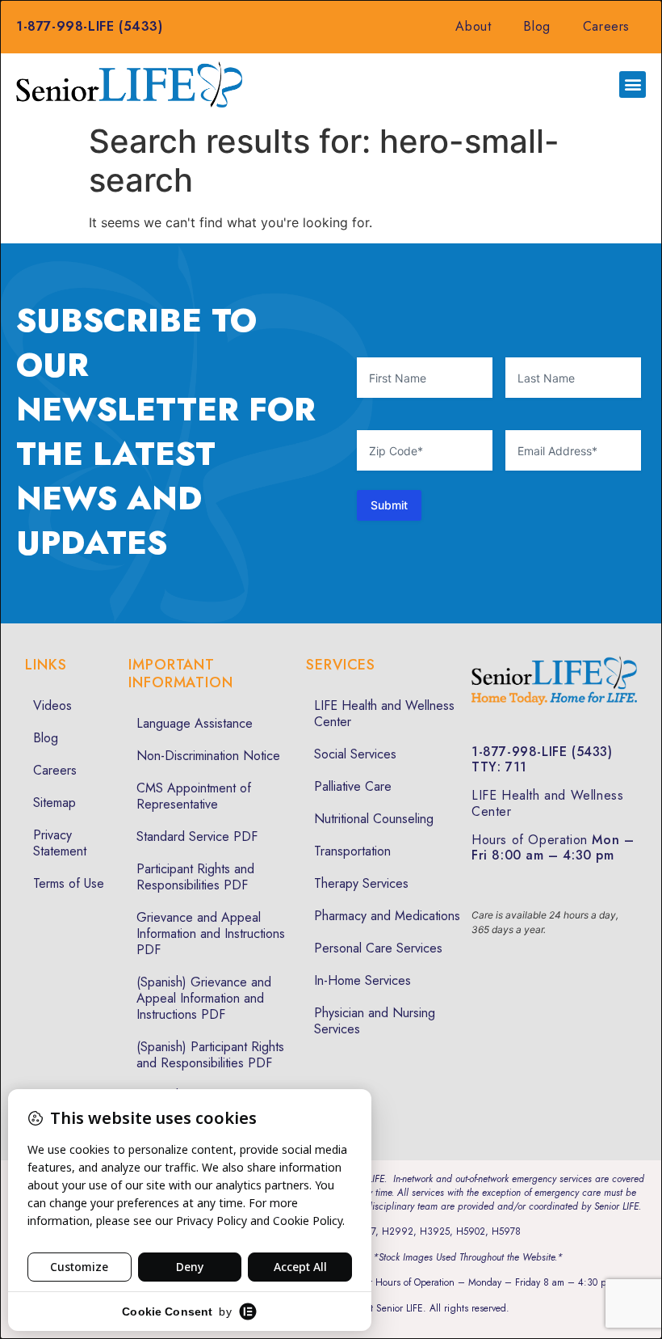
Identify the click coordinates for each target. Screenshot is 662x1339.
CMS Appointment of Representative (193, 796)
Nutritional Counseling (374, 818)
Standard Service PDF (197, 836)
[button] (632, 84)
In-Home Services (362, 980)
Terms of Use (68, 883)
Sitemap (54, 802)
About (473, 26)
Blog (536, 26)
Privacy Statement (59, 843)
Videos (52, 705)
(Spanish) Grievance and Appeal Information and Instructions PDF (203, 998)
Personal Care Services (378, 948)
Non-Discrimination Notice (208, 755)
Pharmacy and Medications (387, 915)
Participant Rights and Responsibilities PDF (195, 877)
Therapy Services (361, 883)
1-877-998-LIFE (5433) (89, 26)
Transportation (352, 851)
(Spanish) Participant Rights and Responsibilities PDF (210, 1054)
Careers (606, 26)
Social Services (355, 754)
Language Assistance (194, 723)
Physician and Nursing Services (374, 1020)
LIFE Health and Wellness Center (384, 713)
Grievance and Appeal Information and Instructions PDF (210, 933)
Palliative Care (353, 786)
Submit (389, 505)
